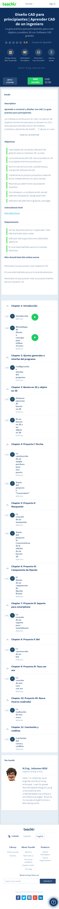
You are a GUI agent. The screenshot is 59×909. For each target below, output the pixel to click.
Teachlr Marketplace (45, 853)
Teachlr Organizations (45, 859)
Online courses (12, 852)
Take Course (35, 81)
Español (27, 836)
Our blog (28, 869)
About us (28, 852)
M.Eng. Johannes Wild (34, 768)
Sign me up (48, 881)
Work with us (28, 855)
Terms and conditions (28, 860)
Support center (28, 865)
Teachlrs (13, 855)
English (40, 836)
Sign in (52, 3)
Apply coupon (10, 81)
